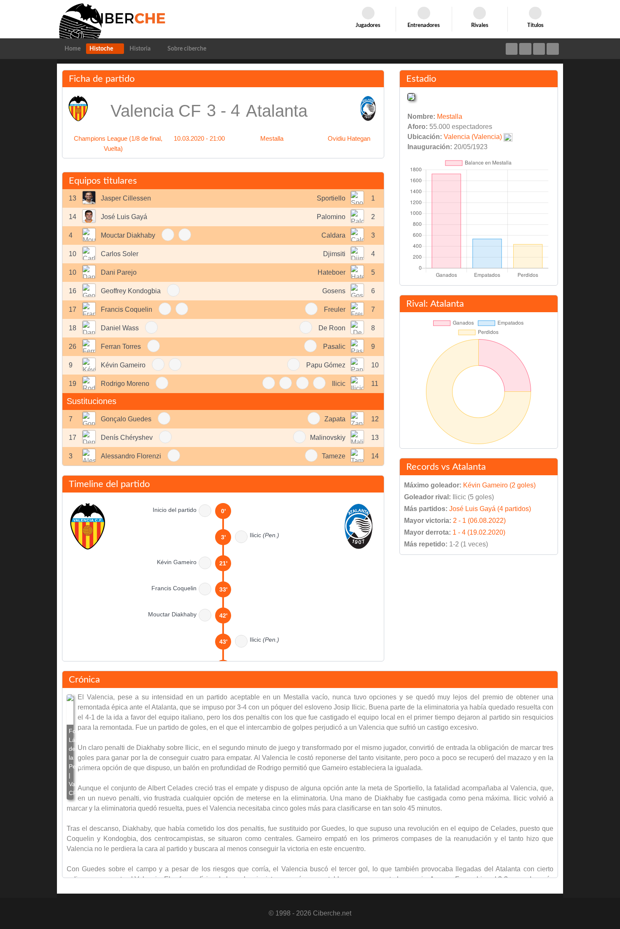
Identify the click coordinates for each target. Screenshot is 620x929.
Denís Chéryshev (127, 437)
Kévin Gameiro (123, 365)
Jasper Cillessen (126, 198)
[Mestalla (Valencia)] (411, 96)
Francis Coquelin (126, 309)
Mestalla (271, 138)
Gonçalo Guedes (126, 419)
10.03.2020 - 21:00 (199, 138)
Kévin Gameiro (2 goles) (499, 485)
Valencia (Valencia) (473, 136)
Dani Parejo (119, 272)
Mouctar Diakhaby (128, 235)
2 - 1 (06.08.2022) (479, 520)
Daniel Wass (120, 328)
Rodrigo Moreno (125, 383)
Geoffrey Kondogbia (131, 290)
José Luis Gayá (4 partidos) (490, 508)
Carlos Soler (119, 253)
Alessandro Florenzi (131, 456)
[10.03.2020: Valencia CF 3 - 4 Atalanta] (70, 747)
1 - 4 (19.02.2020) (479, 532)
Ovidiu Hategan (349, 138)
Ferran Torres (121, 346)
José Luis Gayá (124, 216)
